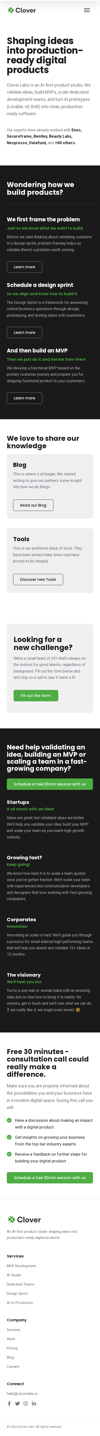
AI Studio (14, 1275)
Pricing (12, 1348)
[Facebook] (9, 1403)
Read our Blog (33, 505)
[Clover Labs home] (21, 10)
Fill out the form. (36, 695)
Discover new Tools (38, 579)
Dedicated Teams (20, 1284)
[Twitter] (17, 1403)
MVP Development (21, 1266)
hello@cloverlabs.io (22, 1393)
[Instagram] (25, 1403)
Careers (13, 1366)
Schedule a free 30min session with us (50, 784)
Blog (10, 1357)
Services (13, 1330)
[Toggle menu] (88, 10)
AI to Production (20, 1303)
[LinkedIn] (34, 1403)
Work (11, 1339)
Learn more (24, 266)
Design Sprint (17, 1293)
